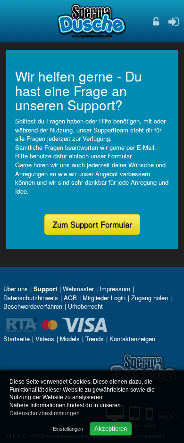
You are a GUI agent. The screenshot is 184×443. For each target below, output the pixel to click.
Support (45, 288)
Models (70, 338)
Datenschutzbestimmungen (44, 413)
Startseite (16, 338)
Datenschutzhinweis (30, 297)
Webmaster (78, 288)
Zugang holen (149, 297)
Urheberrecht (85, 306)
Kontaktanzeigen (132, 338)
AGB (70, 297)
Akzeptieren (110, 428)
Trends (94, 338)
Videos (44, 338)
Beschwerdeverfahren (32, 306)
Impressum (115, 288)
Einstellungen (68, 429)
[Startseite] (92, 21)
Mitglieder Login (104, 297)
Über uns (15, 288)
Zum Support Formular (92, 224)
